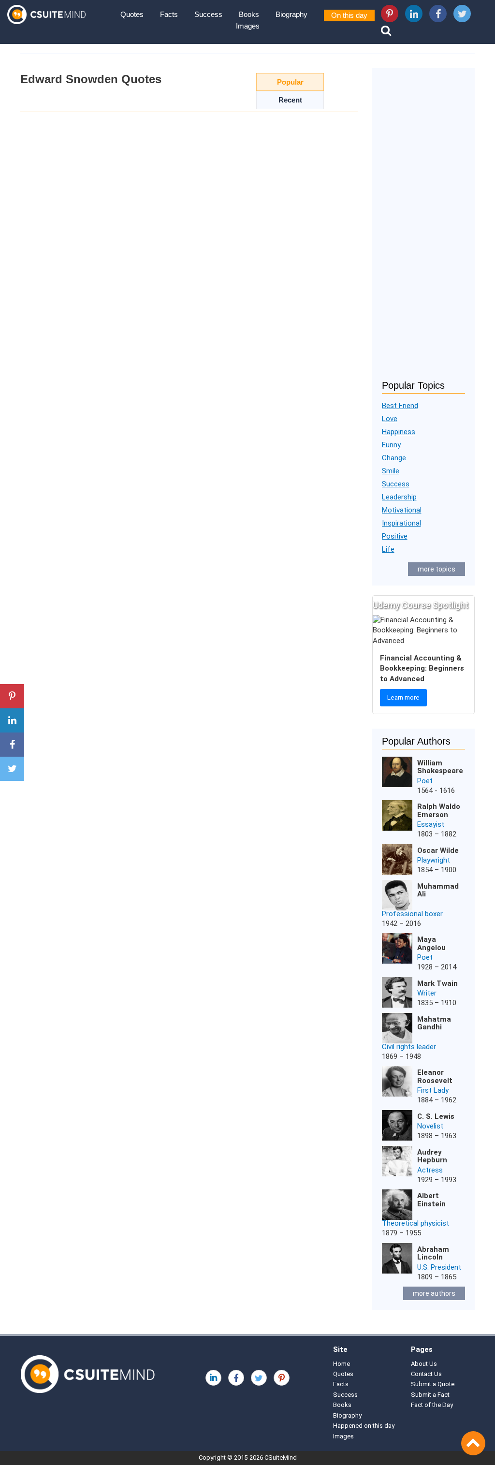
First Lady (433, 1090)
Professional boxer (412, 913)
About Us (424, 1363)
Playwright (433, 860)
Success (208, 14)
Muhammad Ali (438, 890)
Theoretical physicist (415, 1223)
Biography (291, 14)
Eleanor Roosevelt (434, 1076)
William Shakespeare (440, 767)
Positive (395, 536)
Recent (290, 100)
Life (388, 549)
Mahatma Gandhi (434, 1023)
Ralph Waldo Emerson (438, 810)
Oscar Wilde (438, 850)
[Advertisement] (424, 230)
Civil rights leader (409, 1046)
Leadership (399, 497)
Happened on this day (363, 1425)
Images (248, 26)
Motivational (402, 510)
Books (249, 14)
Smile (390, 471)
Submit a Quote (432, 1384)
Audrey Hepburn (432, 1156)
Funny (391, 444)
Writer (427, 993)
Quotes (132, 14)
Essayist (430, 824)
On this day (349, 15)
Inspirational (401, 523)
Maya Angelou (431, 943)
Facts (169, 14)
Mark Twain (437, 983)
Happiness (398, 431)
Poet (425, 780)
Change (394, 458)
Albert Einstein (431, 1199)
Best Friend (400, 405)
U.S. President (439, 1267)
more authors (434, 1293)
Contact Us (426, 1373)
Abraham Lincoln (433, 1253)
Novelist (430, 1126)
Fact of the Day (432, 1404)
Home (341, 1363)
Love (389, 418)
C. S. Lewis (435, 1116)
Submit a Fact (430, 1394)
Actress (430, 1170)
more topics (436, 569)
